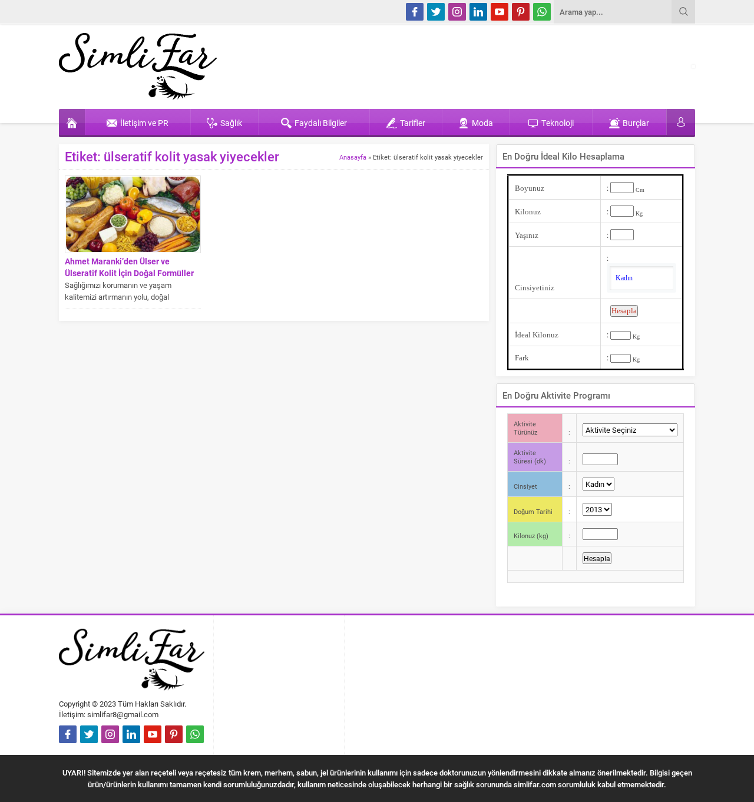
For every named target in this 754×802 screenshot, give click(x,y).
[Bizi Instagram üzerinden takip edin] (457, 12)
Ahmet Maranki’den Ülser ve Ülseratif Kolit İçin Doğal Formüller (129, 267)
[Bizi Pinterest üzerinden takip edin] (521, 12)
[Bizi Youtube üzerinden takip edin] (499, 12)
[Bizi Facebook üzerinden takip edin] (415, 12)
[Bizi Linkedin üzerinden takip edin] (478, 12)
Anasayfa (352, 157)
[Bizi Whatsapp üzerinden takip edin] (542, 12)
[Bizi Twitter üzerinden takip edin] (436, 12)
